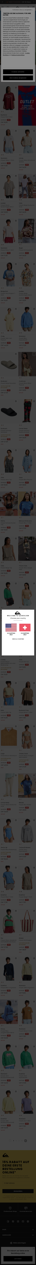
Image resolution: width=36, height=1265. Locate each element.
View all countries (18, 639)
